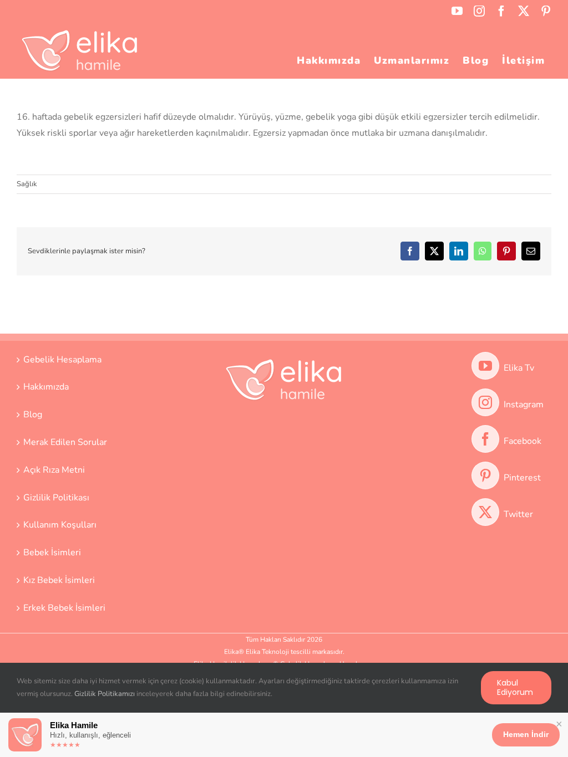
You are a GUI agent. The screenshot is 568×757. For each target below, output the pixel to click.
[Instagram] (485, 402)
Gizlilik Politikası (56, 498)
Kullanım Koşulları (60, 525)
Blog (32, 414)
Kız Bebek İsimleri (59, 580)
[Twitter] (485, 512)
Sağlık (27, 184)
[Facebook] (485, 439)
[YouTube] (485, 366)
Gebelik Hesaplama (62, 360)
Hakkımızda (46, 387)
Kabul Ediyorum (515, 687)
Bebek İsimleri (52, 552)
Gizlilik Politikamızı (104, 694)
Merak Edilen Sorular (65, 442)
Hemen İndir (526, 734)
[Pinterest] (485, 475)
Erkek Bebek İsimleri (64, 608)
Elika (231, 651)
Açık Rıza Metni (54, 470)
